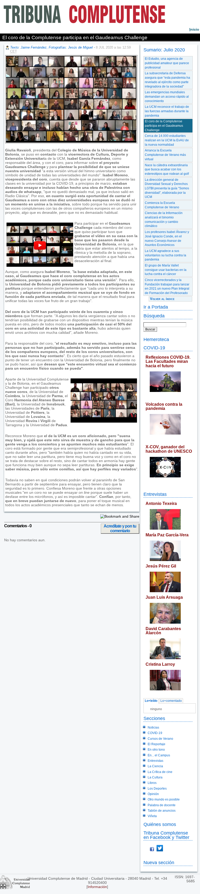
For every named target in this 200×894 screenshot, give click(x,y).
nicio (194, 29)
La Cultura (155, 777)
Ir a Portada (155, 307)
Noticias (153, 727)
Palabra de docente (162, 805)
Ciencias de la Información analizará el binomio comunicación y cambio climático (164, 219)
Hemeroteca (156, 339)
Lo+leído (151, 701)
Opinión (153, 794)
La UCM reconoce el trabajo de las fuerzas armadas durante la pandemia (167, 111)
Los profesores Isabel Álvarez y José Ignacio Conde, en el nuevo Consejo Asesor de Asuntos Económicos (167, 238)
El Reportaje (156, 744)
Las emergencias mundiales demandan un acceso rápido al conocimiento (167, 96)
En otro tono (156, 749)
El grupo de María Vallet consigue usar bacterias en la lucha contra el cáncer (165, 270)
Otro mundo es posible (164, 799)
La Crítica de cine (160, 772)
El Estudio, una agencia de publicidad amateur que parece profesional (167, 63)
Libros (152, 783)
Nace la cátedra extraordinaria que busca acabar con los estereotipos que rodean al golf (167, 169)
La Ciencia (155, 766)
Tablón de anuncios (162, 810)
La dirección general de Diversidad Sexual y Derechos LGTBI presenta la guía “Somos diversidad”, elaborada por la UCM (167, 188)
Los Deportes (157, 788)
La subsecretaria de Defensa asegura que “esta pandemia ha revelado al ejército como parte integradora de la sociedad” (167, 79)
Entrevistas (155, 494)
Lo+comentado (171, 701)
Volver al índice (162, 299)
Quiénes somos (159, 824)
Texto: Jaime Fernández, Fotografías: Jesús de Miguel (51, 47)
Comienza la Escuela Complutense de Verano (162, 205)
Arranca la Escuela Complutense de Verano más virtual (165, 155)
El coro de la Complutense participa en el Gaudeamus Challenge (164, 125)
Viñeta (152, 816)
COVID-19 (154, 347)
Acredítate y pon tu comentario (120, 528)
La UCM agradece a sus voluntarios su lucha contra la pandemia (165, 255)
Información (97, 887)
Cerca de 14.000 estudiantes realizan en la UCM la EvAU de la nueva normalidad (167, 140)
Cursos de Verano (160, 738)
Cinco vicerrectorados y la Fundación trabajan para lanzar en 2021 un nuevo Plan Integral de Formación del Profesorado (167, 286)
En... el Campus (159, 755)
